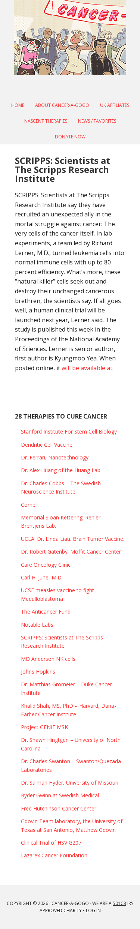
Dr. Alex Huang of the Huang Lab (60, 470)
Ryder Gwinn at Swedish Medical (60, 795)
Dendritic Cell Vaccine (46, 444)
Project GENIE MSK (44, 727)
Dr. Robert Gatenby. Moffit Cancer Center (71, 551)
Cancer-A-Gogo (70, 37)
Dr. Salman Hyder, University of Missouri (69, 782)
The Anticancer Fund (46, 611)
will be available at (87, 368)
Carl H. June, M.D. (42, 577)
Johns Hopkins (38, 671)
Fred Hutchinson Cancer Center (58, 808)
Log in (93, 910)
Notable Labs (37, 624)
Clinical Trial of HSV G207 (51, 842)
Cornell (29, 504)
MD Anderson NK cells (48, 658)
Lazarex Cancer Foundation (54, 855)
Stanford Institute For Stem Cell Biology (69, 431)
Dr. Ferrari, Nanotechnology (54, 457)
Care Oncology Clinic (46, 564)
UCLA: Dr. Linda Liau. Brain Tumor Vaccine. (72, 538)
